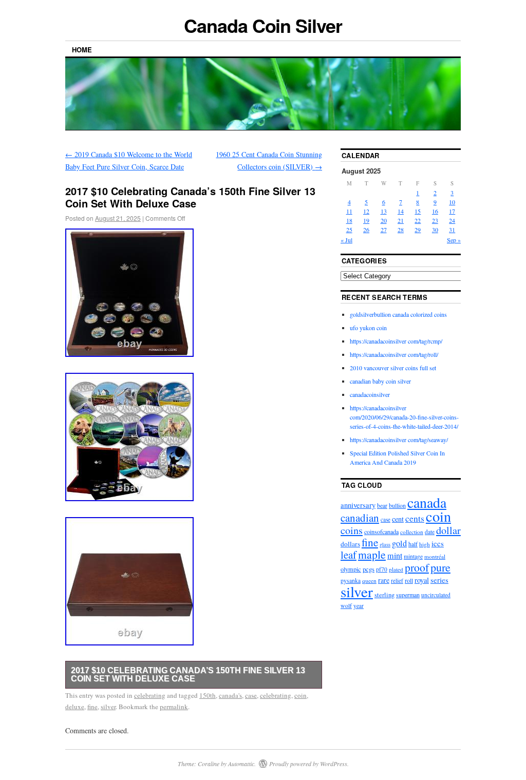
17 (452, 211)
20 (384, 220)
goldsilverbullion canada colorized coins (398, 314)
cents (414, 518)
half (413, 544)
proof (417, 567)
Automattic (241, 763)
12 (366, 211)
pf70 (381, 569)
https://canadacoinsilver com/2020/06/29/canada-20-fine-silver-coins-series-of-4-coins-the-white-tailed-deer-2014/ (404, 417)
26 (366, 229)
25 (349, 229)
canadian (360, 517)
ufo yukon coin (368, 328)
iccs (437, 543)
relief (397, 580)
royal (422, 580)
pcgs (368, 569)
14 (401, 211)
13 (384, 211)
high (424, 544)
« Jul (346, 240)
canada (426, 502)
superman (408, 595)
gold (399, 543)
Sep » (454, 240)
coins (352, 530)
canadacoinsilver (370, 394)
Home (82, 49)
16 (435, 211)
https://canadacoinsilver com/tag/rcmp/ (396, 341)
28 (401, 229)
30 (435, 229)
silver (108, 706)
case (251, 695)
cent (398, 519)
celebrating (149, 695)
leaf (348, 554)
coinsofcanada (381, 531)
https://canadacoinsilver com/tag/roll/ (394, 354)
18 (349, 220)
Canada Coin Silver (263, 25)
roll (409, 580)
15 (418, 211)
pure (440, 567)
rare (383, 580)
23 (435, 220)
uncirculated (435, 595)
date (430, 532)
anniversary (358, 505)
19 (366, 220)
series (439, 580)
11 (349, 211)
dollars (350, 543)
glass (385, 544)
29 (418, 229)
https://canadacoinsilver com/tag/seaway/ (399, 439)
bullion (397, 505)
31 (452, 229)
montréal (434, 556)
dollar (448, 530)
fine (92, 706)
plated (396, 569)
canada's (230, 695)
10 (452, 202)
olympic (351, 569)
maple (372, 554)
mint (394, 555)
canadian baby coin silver (380, 381)
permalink (174, 706)
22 (418, 220)
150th (207, 695)
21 (401, 220)
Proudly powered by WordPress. (309, 763)
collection (411, 532)
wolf (346, 606)
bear (382, 505)
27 (384, 229)
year (358, 606)
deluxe (74, 706)
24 (452, 220)
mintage (413, 556)
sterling (384, 595)
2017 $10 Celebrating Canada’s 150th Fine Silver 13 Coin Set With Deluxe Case (188, 674)
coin (300, 695)
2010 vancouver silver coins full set (393, 368)
